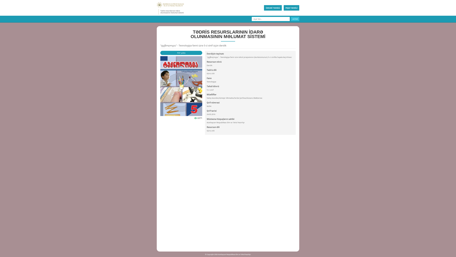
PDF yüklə (181, 53)
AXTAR (295, 19)
